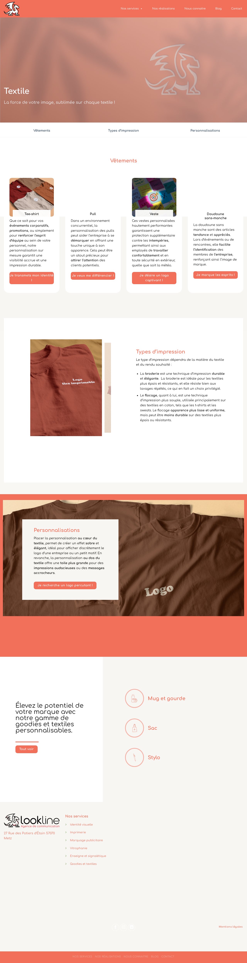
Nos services (130, 8)
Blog (218, 8)
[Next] (104, 388)
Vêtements (41, 130)
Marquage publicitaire (86, 840)
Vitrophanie (78, 848)
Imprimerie (78, 832)
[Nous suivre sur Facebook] (115, 927)
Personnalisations (205, 130)
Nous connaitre (195, 8)
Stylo (154, 757)
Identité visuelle (81, 824)
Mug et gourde (166, 698)
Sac (152, 728)
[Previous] (27, 388)
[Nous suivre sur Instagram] (123, 927)
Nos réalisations (163, 8)
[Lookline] (22, 8)
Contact (236, 8)
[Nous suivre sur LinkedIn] (131, 927)
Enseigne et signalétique (88, 856)
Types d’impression (123, 130)
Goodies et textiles (83, 863)
